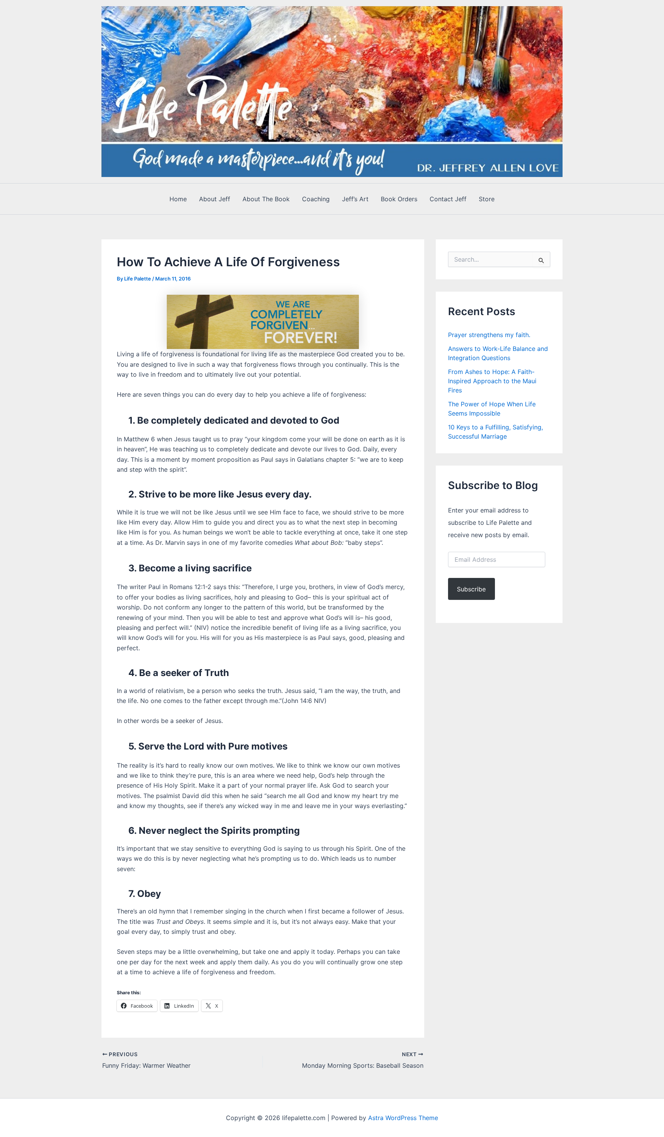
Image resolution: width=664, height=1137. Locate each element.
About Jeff (214, 199)
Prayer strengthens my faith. (489, 335)
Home (178, 199)
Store (487, 199)
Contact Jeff (448, 199)
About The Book (266, 199)
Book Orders (399, 199)
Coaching (316, 199)
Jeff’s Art (355, 199)
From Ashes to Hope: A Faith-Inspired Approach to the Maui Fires (492, 381)
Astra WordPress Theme (403, 1118)
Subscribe (471, 589)
